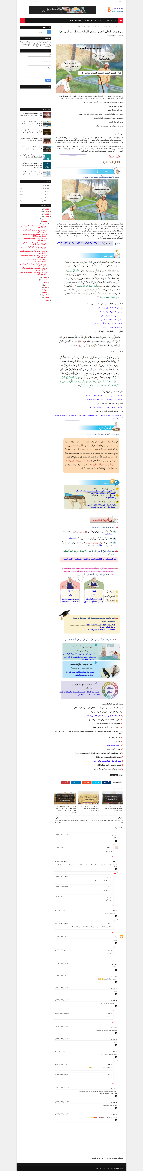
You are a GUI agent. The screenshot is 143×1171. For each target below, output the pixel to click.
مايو (45, 287)
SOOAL (109, 848)
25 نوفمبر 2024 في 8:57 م (61, 1038)
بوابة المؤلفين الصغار (75, 20)
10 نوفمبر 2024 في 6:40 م (61, 876)
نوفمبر (45, 221)
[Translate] (49, 32)
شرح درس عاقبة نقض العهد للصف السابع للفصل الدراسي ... (34, 269)
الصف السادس (45, 198)
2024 (47, 214)
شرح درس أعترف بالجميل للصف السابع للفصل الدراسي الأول (35, 235)
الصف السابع (114, 26)
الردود (114, 844)
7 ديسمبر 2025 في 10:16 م (62, 1087)
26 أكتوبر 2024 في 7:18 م (61, 936)
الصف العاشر (46, 201)
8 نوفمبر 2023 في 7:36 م (61, 861)
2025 (47, 211)
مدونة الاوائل (98, 1168)
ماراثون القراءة (99, 20)
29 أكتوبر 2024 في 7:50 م (61, 975)
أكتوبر (45, 223)
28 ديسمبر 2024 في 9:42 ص (62, 886)
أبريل (45, 290)
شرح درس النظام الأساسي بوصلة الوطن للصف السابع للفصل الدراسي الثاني (89, 808)
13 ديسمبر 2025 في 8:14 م (62, 1114)
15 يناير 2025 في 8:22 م (61, 1051)
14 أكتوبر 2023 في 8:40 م (61, 834)
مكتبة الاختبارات (112, 20)
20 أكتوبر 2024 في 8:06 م (61, 910)
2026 (47, 209)
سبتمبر (44, 277)
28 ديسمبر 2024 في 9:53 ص (62, 1013)
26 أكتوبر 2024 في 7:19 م (61, 963)
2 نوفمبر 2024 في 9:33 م (61, 999)
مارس (45, 292)
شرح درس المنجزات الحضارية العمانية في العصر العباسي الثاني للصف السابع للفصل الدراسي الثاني (66, 809)
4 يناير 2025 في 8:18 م (60, 896)
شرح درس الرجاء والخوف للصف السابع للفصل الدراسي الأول (35, 243)
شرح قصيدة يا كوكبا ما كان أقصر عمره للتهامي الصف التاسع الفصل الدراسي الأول (31, 165)
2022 (47, 298)
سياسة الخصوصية (119, 1)
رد (116, 840)
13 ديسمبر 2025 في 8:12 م (62, 1101)
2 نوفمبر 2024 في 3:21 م (61, 987)
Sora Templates (114, 1168)
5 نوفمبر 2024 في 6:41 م (61, 923)
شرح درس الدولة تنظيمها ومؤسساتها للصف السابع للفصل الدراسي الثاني (113, 808)
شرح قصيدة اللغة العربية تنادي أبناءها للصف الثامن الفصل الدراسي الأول (31, 123)
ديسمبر (44, 218)
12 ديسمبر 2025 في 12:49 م (62, 847)
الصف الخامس (46, 191)
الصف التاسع (46, 185)
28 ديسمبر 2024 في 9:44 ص (62, 950)
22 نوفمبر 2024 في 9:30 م (61, 1026)
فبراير (45, 294)
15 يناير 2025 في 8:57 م (61, 1064)
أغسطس (44, 280)
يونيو (45, 285)
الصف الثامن (46, 188)
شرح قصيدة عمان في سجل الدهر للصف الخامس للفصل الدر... (35, 260)
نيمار (115, 937)
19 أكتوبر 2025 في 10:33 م (61, 1074)
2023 (47, 216)
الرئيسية (121, 26)
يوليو (45, 282)
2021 (47, 300)
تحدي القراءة (88, 20)
